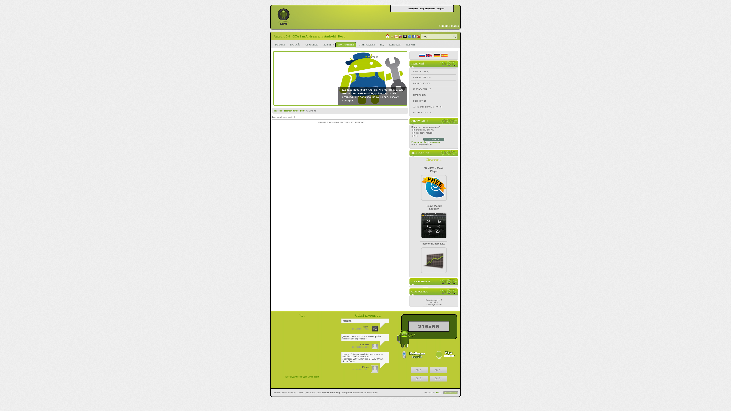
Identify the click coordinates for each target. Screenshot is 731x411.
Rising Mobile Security (434, 207)
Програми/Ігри (291, 111)
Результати (416, 142)
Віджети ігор (420, 83)
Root (341, 36)
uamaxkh (364, 344)
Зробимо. (347, 321)
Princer (365, 367)
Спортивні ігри (421, 113)
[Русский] (422, 55)
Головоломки (420, 89)
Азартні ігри (419, 71)
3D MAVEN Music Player (434, 170)
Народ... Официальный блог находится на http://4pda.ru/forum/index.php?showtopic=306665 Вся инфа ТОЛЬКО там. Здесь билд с (363, 357)
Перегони (418, 95)
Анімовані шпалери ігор (426, 107)
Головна (278, 111)
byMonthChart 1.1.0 (433, 243)
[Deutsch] (437, 55)
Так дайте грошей (424, 133)
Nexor (366, 327)
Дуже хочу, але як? (425, 130)
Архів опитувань (432, 142)
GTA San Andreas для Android (314, 36)
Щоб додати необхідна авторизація (302, 377)
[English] (429, 55)
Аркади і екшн (420, 77)
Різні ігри (418, 101)
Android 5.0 (282, 36)
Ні (417, 136)
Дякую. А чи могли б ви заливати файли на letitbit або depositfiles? (361, 337)
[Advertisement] (306, 78)
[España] (444, 55)
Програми (433, 159)
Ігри (302, 111)
